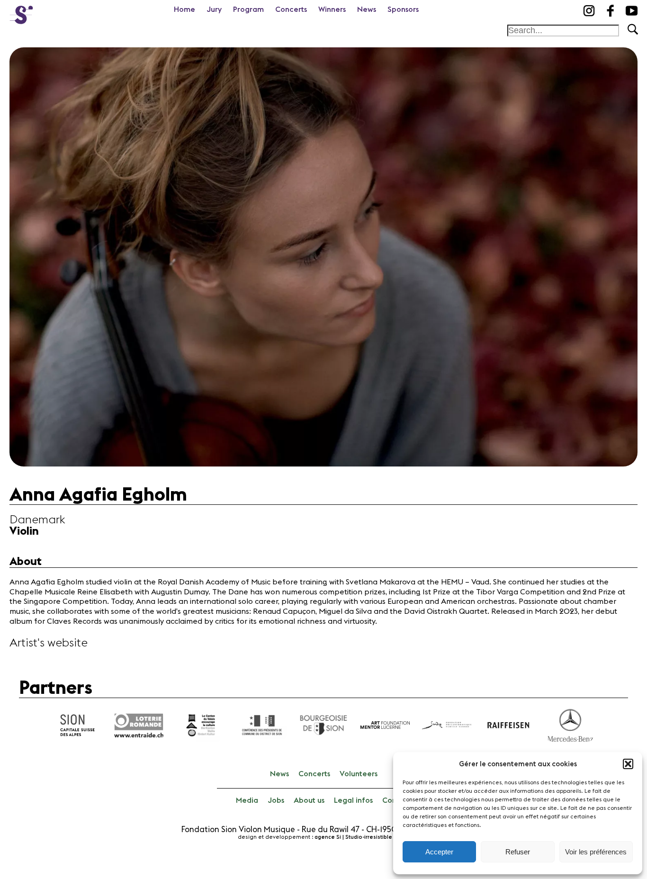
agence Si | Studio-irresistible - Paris (362, 837)
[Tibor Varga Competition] (21, 12)
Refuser (517, 852)
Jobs (276, 800)
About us (309, 800)
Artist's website (48, 643)
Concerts (291, 9)
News (366, 9)
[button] (628, 764)
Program (248, 9)
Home (184, 9)
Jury (214, 9)
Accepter (439, 852)
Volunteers (358, 774)
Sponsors (403, 9)
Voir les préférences (596, 852)
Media (247, 800)
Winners (332, 9)
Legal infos (353, 800)
